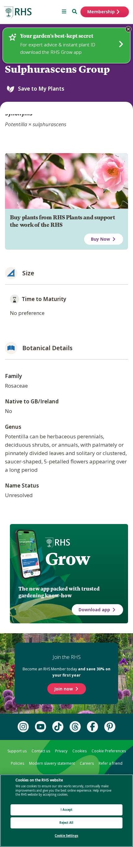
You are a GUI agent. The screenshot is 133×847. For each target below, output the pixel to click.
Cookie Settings (66, 836)
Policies (17, 763)
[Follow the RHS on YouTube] (40, 726)
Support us (17, 751)
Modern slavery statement (52, 763)
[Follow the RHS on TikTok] (57, 726)
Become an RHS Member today (66, 672)
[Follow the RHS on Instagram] (23, 726)
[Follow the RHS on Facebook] (92, 726)
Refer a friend (110, 763)
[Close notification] (128, 29)
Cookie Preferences (109, 751)
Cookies (79, 751)
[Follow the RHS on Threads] (75, 726)
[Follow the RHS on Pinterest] (109, 726)
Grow (67, 559)
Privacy (61, 751)
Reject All (66, 823)
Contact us (41, 751)
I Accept (67, 810)
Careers (87, 763)
